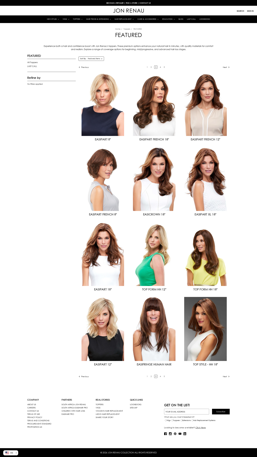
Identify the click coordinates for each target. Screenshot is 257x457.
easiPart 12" (103, 364)
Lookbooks (204, 19)
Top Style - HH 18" (205, 364)
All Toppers (32, 62)
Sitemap (133, 407)
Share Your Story (104, 417)
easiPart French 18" (154, 139)
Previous (85, 67)
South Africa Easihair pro (75, 407)
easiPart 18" (103, 289)
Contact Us (33, 411)
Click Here (200, 427)
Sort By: (83, 58)
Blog (181, 19)
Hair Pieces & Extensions (97, 19)
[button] (10, 452)
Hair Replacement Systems (204, 420)
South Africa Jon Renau (74, 404)
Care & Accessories (147, 19)
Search (240, 11)
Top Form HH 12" (154, 289)
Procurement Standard (39, 423)
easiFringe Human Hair (154, 364)
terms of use (33, 414)
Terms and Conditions (38, 420)
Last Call (191, 19)
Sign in (250, 11)
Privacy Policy (34, 417)
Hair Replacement (123, 19)
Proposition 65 (34, 427)
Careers (31, 407)
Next (225, 67)
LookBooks (135, 404)
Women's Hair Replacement (109, 411)
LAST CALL (32, 66)
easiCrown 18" (154, 214)
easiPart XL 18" (205, 214)
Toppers (77, 19)
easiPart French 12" (205, 139)
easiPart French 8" (103, 214)
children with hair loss (73, 411)
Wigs (65, 19)
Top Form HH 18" (205, 289)
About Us (31, 404)
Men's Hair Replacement (108, 414)
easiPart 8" (103, 139)
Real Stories (103, 399)
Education (167, 19)
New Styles (52, 19)
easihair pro (68, 414)
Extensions (186, 420)
